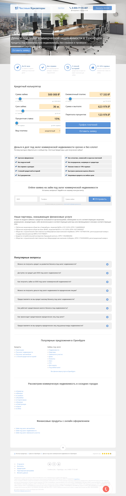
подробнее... (77, 479)
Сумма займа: (21, 94)
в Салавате (19, 395)
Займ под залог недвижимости (26, 431)
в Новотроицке (21, 404)
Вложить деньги (22, 473)
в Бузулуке (19, 402)
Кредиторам (21, 468)
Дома (51, 356)
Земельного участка (56, 354)
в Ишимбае (19, 398)
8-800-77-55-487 (80, 7)
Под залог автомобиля (23, 354)
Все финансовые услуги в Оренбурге (63, 371)
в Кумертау (19, 391)
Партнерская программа (25, 471)
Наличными (20, 350)
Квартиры (52, 352)
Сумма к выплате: (74, 106)
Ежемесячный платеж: (76, 94)
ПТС (50, 363)
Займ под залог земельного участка (28, 433)
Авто (50, 361)
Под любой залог (55, 367)
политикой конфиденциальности (72, 204)
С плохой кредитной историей (26, 356)
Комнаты (52, 359)
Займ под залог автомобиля (25, 428)
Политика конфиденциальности (22, 491)
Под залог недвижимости (24, 352)
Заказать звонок (102, 8)
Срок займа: (20, 106)
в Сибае (18, 409)
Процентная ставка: (24, 118)
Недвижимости (54, 350)
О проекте (20, 464)
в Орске (18, 406)
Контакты (20, 466)
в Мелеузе (19, 393)
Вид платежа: (21, 130)
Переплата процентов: (76, 114)
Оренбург (61, 8)
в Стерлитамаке (21, 400)
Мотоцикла (53, 365)
